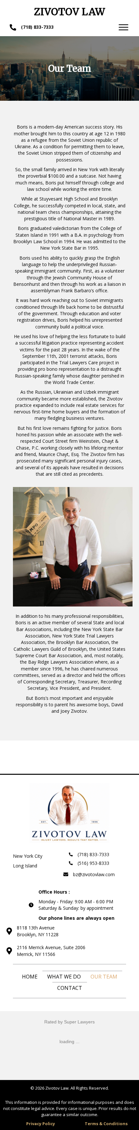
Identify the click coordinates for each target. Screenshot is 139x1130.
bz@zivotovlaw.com (94, 874)
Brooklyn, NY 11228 (38, 934)
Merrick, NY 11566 (36, 954)
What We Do (64, 976)
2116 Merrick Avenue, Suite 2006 (51, 947)
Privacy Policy (40, 1123)
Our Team (104, 976)
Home (29, 976)
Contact (69, 987)
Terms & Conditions (106, 1123)
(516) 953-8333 (93, 863)
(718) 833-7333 (37, 27)
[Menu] (123, 27)
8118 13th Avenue (36, 928)
